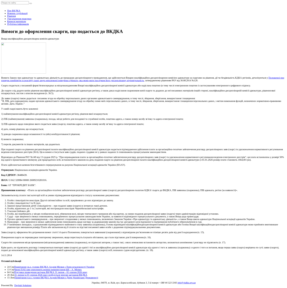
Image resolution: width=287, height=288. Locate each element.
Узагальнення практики (19, 18)
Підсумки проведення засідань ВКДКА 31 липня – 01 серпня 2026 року (50, 272)
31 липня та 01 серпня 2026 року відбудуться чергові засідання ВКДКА (50, 275)
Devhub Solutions (22, 285)
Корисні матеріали (16, 21)
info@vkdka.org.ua (187, 282)
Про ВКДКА (13, 10)
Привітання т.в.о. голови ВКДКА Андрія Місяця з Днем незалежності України (54, 267)
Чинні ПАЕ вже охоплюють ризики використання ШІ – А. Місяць (48, 269)
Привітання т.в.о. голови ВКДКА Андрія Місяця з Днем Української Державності (56, 277)
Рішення (11, 16)
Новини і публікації (17, 13)
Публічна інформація (18, 24)
